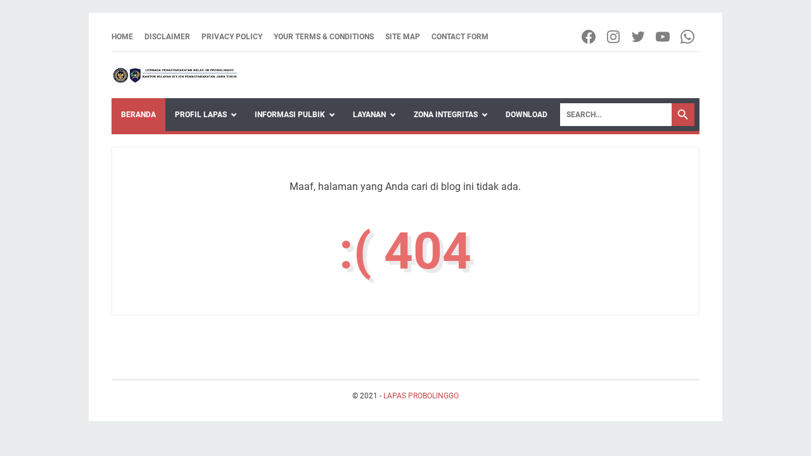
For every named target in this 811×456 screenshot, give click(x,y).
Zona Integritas (446, 114)
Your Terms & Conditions (324, 36)
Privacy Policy (231, 36)
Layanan (369, 114)
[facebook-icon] (589, 37)
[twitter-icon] (639, 37)
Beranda (138, 114)
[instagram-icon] (614, 37)
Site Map (402, 36)
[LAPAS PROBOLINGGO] (175, 75)
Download (526, 114)
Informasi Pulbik (290, 114)
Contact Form (460, 36)
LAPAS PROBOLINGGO (421, 395)
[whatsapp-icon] (688, 37)
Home (122, 36)
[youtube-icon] (664, 37)
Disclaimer (167, 36)
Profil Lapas (201, 114)
